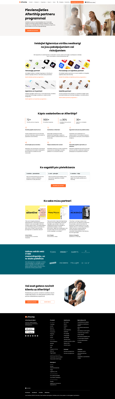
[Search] (57, 2)
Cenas (54, 2)
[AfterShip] (23, 2)
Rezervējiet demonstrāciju (77, 2)
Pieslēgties (61, 2)
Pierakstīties (67, 2)
